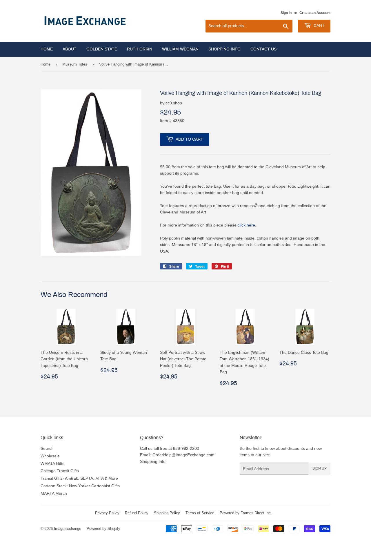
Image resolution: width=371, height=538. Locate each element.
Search (47, 448)
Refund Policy (136, 512)
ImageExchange (67, 528)
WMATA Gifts (52, 463)
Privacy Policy (107, 512)
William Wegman (180, 49)
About (70, 49)
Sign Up (319, 468)
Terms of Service (200, 512)
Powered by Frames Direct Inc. (246, 512)
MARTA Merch (54, 493)
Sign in (286, 12)
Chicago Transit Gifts (60, 470)
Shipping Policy (167, 512)
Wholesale (50, 456)
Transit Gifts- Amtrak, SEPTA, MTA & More (79, 478)
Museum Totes (74, 64)
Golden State (101, 49)
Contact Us (263, 49)
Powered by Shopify (103, 528)
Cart (318, 25)
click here (246, 225)
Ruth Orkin (139, 49)
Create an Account (314, 12)
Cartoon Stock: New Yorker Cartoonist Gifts (80, 485)
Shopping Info (224, 49)
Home (47, 49)
